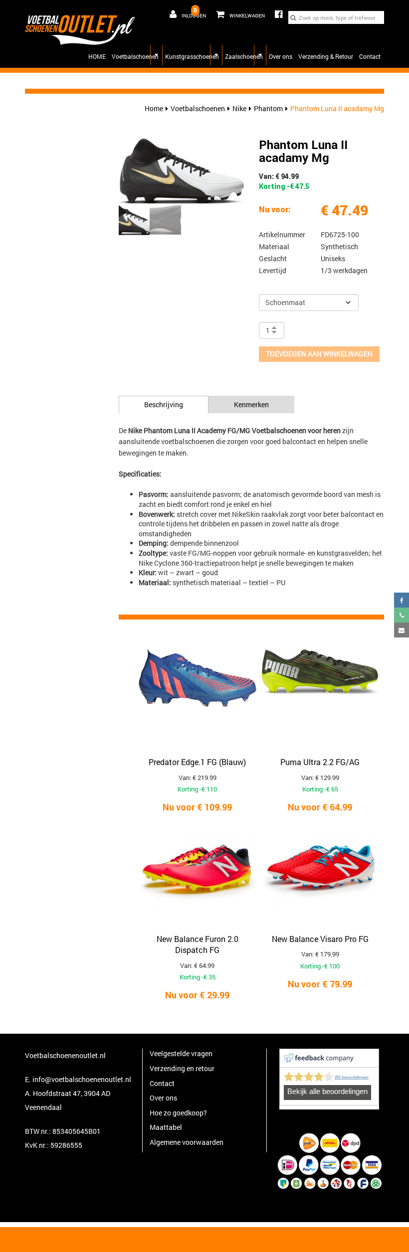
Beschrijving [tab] (163, 404)
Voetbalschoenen (135, 56)
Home (154, 108)
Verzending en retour (182, 1068)
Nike (239, 108)
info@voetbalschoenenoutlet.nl (81, 1079)
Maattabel (166, 1127)
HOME (97, 56)
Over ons (280, 56)
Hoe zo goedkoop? (178, 1112)
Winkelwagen (238, 12)
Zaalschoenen (244, 56)
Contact (370, 56)
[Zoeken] (293, 17)
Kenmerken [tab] (251, 404)
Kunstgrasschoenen (192, 56)
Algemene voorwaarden (186, 1142)
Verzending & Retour (325, 56)
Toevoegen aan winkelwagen (319, 353)
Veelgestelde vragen (181, 1053)
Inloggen (194, 15)
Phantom (268, 108)
